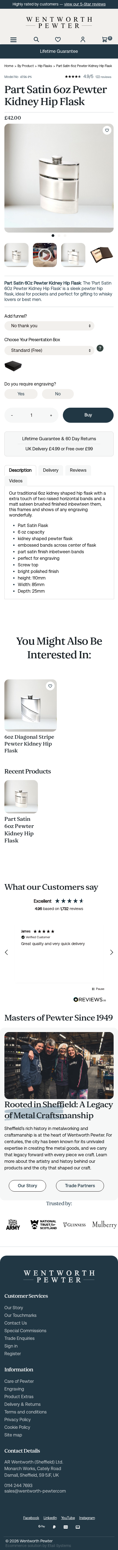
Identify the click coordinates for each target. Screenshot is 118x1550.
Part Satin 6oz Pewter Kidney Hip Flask (19, 830)
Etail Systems (59, 1545)
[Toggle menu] (13, 39)
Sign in (11, 1346)
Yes (21, 393)
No (58, 393)
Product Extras (18, 1396)
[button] (6, 952)
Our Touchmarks (20, 1315)
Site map (13, 1435)
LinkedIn (50, 1518)
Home (8, 66)
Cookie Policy (17, 1427)
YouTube (68, 1518)
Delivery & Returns (22, 1404)
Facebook (31, 1518)
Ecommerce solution (23, 1545)
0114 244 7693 (18, 1485)
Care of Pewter (19, 1381)
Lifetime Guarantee (59, 51)
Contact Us (15, 1323)
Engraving (14, 1389)
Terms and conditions (25, 1412)
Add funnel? (15, 316)
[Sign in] (83, 39)
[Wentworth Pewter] (59, 22)
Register (12, 1353)
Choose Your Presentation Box (32, 339)
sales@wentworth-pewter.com (35, 1491)
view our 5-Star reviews (85, 4)
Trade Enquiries (19, 1338)
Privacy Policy (17, 1419)
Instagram (87, 1518)
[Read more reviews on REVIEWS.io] (89, 1000)
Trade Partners (80, 1185)
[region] (59, 952)
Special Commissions (25, 1330)
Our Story (27, 1185)
